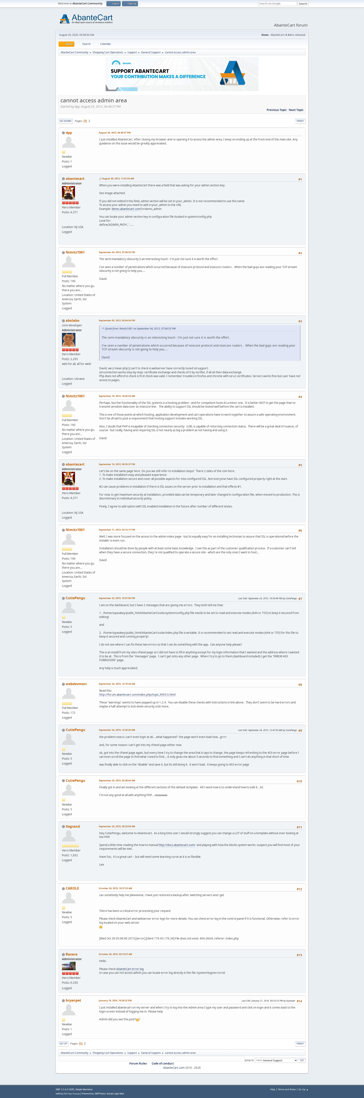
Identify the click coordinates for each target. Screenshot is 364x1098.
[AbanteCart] (63, 373)
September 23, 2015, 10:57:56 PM (117, 598)
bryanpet (73, 1000)
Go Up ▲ (303, 1089)
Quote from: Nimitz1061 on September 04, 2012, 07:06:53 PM (140, 328)
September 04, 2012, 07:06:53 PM (117, 252)
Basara (72, 954)
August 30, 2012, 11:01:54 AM (118, 178)
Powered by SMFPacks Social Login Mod (103, 1093)
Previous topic (277, 110)
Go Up (63, 1043)
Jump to (249, 1060)
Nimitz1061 (75, 252)
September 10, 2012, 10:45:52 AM (117, 396)
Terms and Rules (287, 1089)
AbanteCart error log (130, 969)
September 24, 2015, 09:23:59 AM (117, 826)
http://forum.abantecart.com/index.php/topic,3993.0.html (137, 694)
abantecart (75, 178)
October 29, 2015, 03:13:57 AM (115, 954)
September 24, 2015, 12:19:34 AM (117, 683)
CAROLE (72, 888)
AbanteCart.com (174, 1068)
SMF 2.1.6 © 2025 (65, 1089)
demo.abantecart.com (126, 209)
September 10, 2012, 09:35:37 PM (117, 464)
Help (272, 1089)
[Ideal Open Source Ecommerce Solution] (63, 222)
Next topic (296, 110)
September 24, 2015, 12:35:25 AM (117, 729)
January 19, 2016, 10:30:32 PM (115, 1000)
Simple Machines (84, 1089)
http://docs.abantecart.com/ (177, 845)
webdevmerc (76, 684)
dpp (69, 132)
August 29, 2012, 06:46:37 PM (115, 132)
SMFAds (60, 1094)
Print (300, 121)
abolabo (72, 320)
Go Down (65, 121)
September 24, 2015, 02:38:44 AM (117, 780)
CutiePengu (75, 598)
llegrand (73, 826)
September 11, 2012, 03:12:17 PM (117, 529)
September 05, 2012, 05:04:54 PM (117, 320)
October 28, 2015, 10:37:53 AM (115, 888)
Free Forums (74, 1094)
